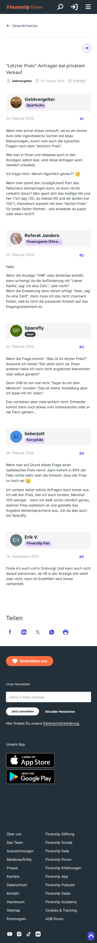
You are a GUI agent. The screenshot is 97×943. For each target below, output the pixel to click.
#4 (81, 453)
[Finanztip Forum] (25, 7)
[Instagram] (19, 934)
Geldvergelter (22, 81)
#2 (81, 255)
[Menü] (88, 7)
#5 (81, 557)
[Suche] (60, 7)
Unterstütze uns (33, 661)
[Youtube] (10, 934)
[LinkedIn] (38, 934)
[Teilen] (87, 48)
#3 (81, 347)
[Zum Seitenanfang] (91, 936)
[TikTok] (29, 934)
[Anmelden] (74, 7)
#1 (82, 119)
